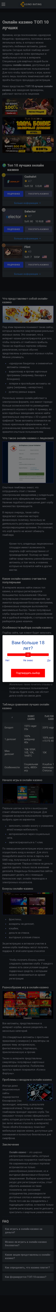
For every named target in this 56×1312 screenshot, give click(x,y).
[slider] (28, 654)
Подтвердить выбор (28, 673)
